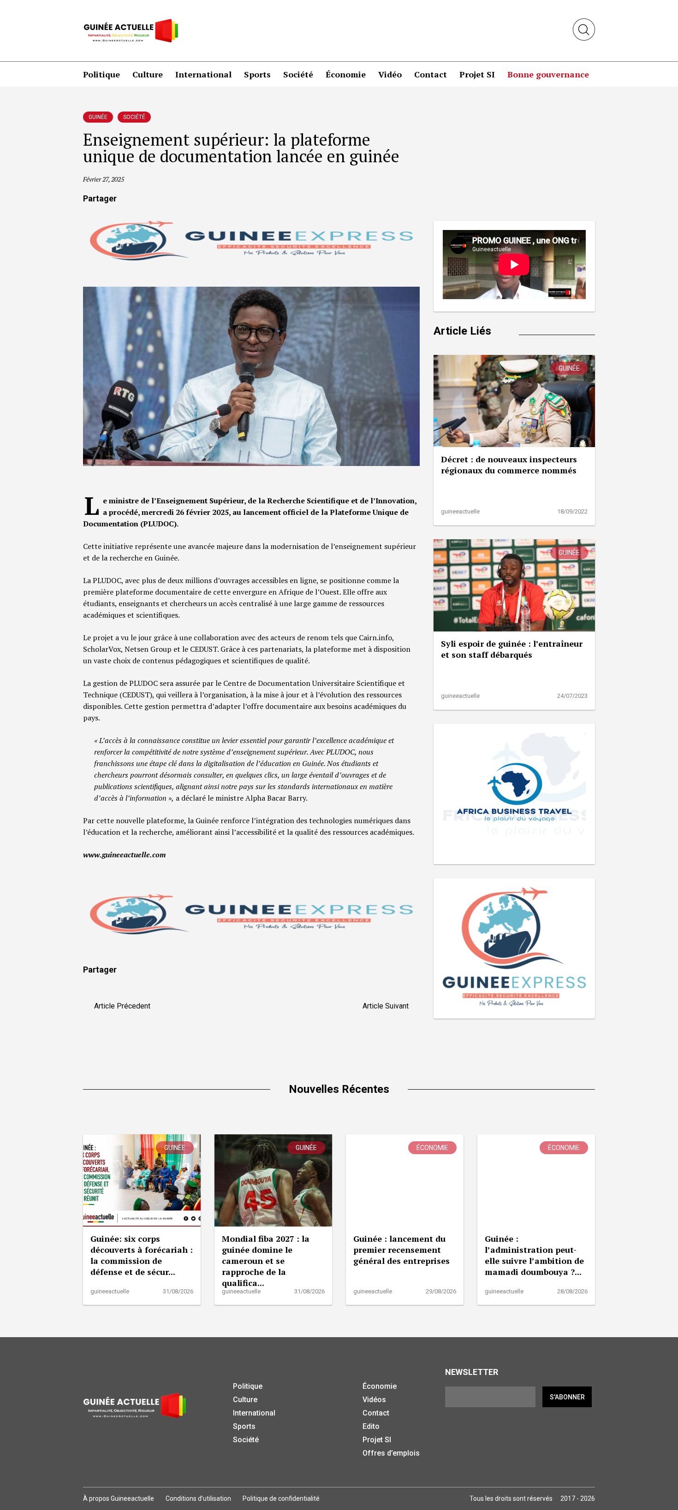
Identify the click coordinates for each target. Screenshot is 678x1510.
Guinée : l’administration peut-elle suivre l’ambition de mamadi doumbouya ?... (534, 1255)
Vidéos (374, 1399)
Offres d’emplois (391, 1453)
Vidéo (390, 74)
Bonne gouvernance (548, 74)
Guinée (98, 117)
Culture (147, 74)
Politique (101, 74)
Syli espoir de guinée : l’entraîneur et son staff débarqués (512, 649)
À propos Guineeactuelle (118, 1498)
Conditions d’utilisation (198, 1498)
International (203, 74)
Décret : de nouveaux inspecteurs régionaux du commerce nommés (509, 465)
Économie (346, 74)
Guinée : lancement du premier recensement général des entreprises (401, 1249)
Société (298, 74)
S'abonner (567, 1397)
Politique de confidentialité (281, 1498)
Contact (430, 74)
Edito (371, 1426)
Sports (257, 74)
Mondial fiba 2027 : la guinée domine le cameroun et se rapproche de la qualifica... (265, 1260)
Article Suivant (388, 1006)
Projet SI (477, 74)
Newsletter (471, 1372)
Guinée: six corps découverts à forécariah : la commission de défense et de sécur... (141, 1255)
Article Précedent (119, 1006)
